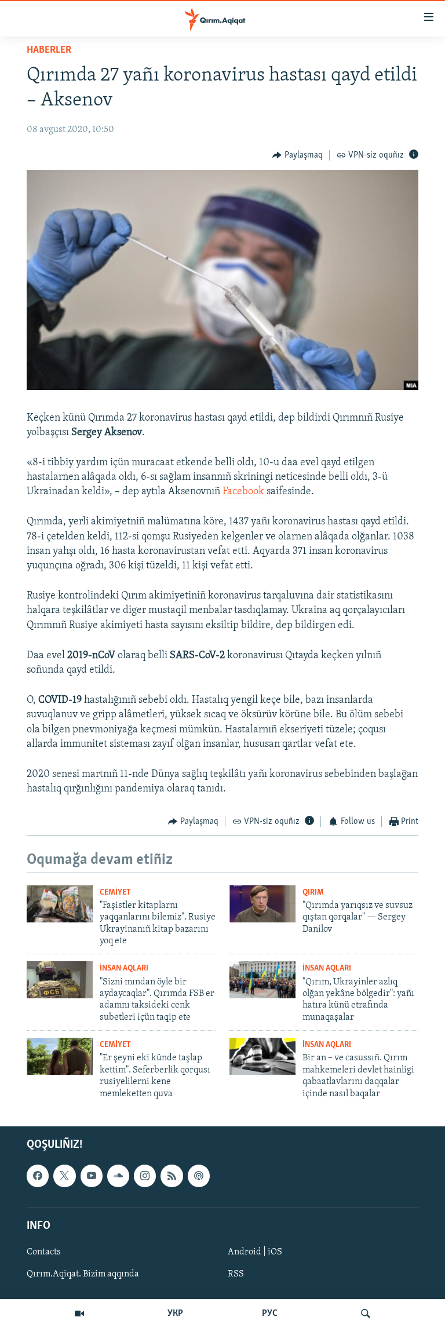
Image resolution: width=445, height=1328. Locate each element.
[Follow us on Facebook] (38, 1176)
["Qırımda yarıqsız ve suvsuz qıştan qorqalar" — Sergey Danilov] (262, 903)
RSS (236, 1274)
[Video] (79, 1313)
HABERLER (49, 50)
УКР (175, 1313)
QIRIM (313, 892)
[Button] (297, 155)
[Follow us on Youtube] (92, 1176)
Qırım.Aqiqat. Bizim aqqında (83, 1274)
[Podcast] (199, 1176)
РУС (270, 1313)
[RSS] (172, 1176)
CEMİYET (115, 892)
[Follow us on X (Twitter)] (64, 1176)
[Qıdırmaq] (365, 1313)
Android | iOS (255, 1252)
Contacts (44, 1252)
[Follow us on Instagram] (145, 1176)
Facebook (244, 492)
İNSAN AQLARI (124, 968)
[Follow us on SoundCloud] (118, 1176)
